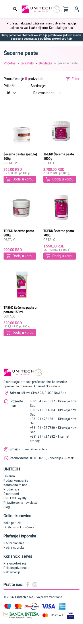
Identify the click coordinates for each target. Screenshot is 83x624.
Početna (9, 63)
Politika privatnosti (16, 568)
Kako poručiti (12, 523)
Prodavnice (11, 489)
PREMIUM (10, 163)
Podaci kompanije (16, 480)
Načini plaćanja (14, 543)
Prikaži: (9, 86)
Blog (7, 507)
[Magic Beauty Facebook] (27, 584)
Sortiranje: (38, 86)
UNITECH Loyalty (15, 498)
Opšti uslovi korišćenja (19, 527)
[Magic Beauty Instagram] (34, 584)
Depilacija (45, 63)
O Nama (9, 476)
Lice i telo (27, 63)
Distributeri (11, 494)
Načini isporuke (14, 547)
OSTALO (49, 163)
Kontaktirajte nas (15, 485)
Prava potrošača (15, 563)
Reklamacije (12, 572)
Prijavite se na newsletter (21, 502)
